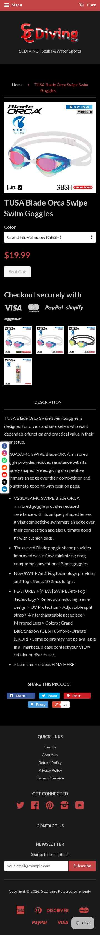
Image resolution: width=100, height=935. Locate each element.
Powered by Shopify (74, 891)
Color (10, 226)
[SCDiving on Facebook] (35, 807)
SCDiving (48, 891)
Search (50, 747)
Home (17, 84)
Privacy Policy (50, 770)
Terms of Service (50, 778)
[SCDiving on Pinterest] (50, 807)
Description (48, 402)
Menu (16, 4)
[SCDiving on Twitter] (20, 807)
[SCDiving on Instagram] (64, 807)
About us (50, 755)
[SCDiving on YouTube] (79, 807)
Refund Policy (50, 762)
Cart (91, 4)
